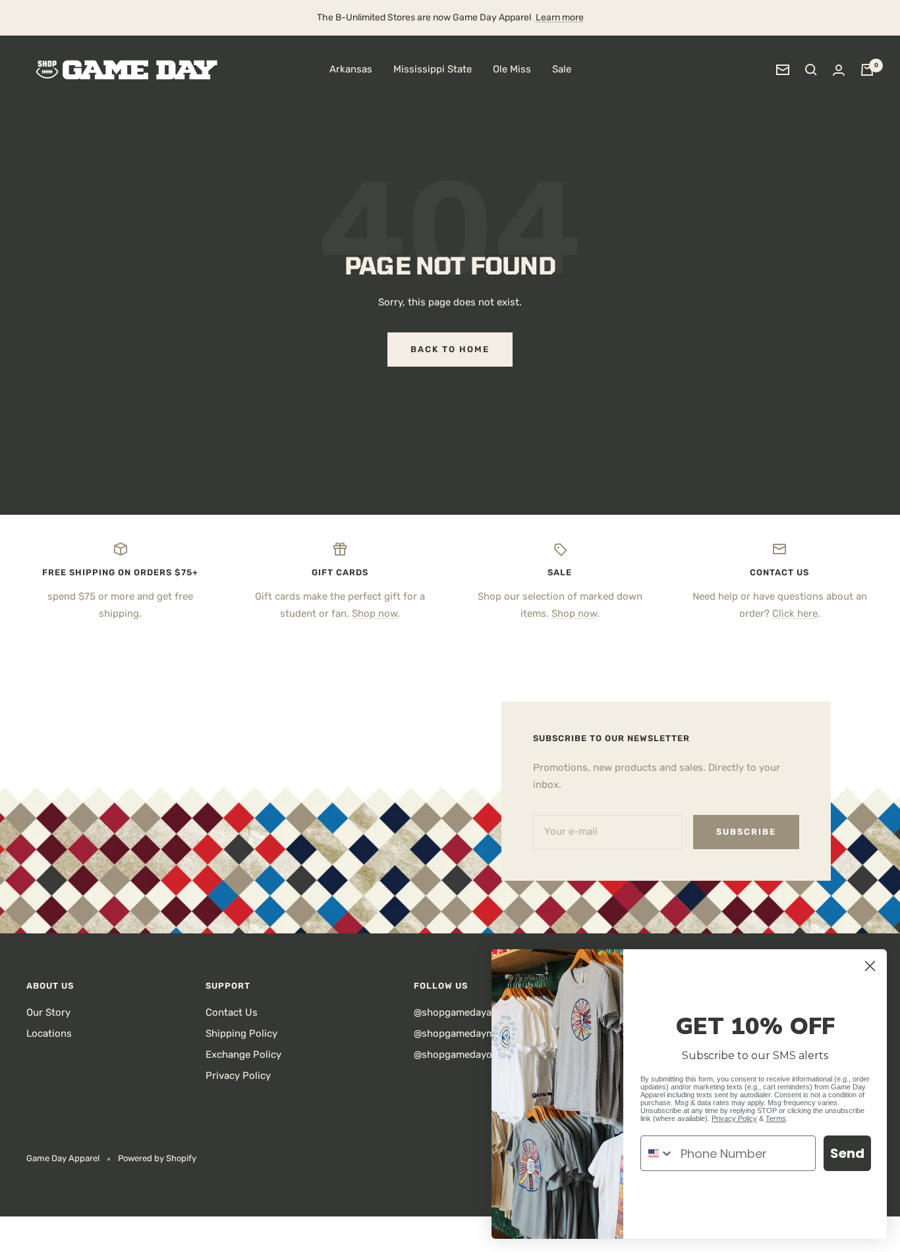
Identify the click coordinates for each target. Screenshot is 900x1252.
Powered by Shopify (157, 1158)
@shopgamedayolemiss (468, 1054)
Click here (795, 613)
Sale (561, 69)
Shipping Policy (241, 1033)
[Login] (839, 70)
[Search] (811, 70)
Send (847, 1153)
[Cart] (867, 70)
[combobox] (657, 1153)
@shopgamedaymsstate (469, 1033)
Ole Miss (512, 69)
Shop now (374, 613)
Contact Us (232, 1012)
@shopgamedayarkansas (471, 1012)
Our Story (48, 1012)
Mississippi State (432, 69)
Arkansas (350, 69)
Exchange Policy (243, 1054)
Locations (49, 1033)
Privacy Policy (238, 1076)
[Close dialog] (870, 966)
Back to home (450, 349)
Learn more (560, 17)
